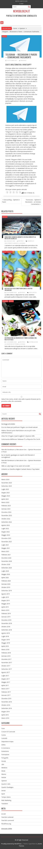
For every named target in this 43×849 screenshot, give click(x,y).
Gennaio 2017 (5, 695)
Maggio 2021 (5, 548)
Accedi (3, 814)
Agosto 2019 (5, 594)
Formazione (5, 754)
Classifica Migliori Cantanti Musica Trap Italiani (24, 469)
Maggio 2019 (5, 604)
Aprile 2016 (5, 715)
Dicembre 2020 (6, 558)
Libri (2, 764)
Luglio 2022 (5, 528)
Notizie (4, 252)
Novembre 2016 (6, 702)
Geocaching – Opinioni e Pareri (11, 201)
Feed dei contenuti (7, 817)
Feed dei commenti (7, 820)
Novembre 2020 (6, 561)
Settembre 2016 (6, 708)
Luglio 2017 (5, 676)
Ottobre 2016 (5, 705)
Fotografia (5, 301)
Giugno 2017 (5, 679)
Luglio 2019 (5, 597)
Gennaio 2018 (5, 656)
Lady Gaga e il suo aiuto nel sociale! (18, 466)
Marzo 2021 (5, 551)
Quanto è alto (5, 784)
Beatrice (21, 241)
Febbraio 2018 (6, 653)
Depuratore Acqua (7, 741)
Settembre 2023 (6, 486)
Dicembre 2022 (6, 512)
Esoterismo (5, 751)
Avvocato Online (6, 828)
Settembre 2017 (6, 669)
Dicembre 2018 (6, 620)
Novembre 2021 (6, 542)
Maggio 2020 (5, 574)
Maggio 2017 (5, 682)
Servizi (3, 790)
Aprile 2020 (5, 577)
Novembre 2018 (6, 623)
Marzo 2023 (5, 502)
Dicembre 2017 (6, 659)
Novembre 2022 (6, 515)
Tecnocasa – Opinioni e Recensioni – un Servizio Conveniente (33, 202)
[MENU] (1, 22)
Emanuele (23, 60)
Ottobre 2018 (5, 627)
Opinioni (4, 36)
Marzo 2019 (5, 610)
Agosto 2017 (5, 672)
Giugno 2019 (5, 600)
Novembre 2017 (6, 662)
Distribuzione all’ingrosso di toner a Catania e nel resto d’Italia (21, 339)
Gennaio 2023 (5, 509)
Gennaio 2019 (5, 617)
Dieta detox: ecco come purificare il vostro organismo (18, 289)
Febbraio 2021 (6, 555)
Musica (3, 774)
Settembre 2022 (6, 522)
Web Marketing (6, 800)
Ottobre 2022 (5, 519)
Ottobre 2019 (5, 587)
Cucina (3, 735)
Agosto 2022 (5, 525)
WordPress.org (6, 824)
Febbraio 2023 (6, 506)
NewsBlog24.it (21, 11)
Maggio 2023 (5, 496)
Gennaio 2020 (5, 584)
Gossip (3, 761)
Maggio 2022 (5, 535)
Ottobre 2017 (5, 666)
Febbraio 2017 (6, 692)
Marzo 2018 (5, 649)
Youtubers (4, 804)
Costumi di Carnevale (8, 732)
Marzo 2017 (5, 689)
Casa (3, 728)
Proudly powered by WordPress (11, 844)
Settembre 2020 (6, 568)
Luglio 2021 (5, 545)
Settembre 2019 (6, 591)
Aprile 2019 (5, 607)
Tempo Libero (6, 797)
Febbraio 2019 (6, 613)
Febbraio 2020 (6, 581)
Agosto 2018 (5, 633)
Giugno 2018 (5, 640)
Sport (3, 794)
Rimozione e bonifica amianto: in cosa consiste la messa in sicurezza (20, 238)
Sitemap (22, 3)
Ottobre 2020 (5, 564)
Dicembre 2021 (6, 538)
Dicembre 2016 (6, 698)
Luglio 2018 (5, 636)
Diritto (3, 745)
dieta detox (32, 292)
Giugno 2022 (5, 532)
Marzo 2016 (5, 718)
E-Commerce (5, 748)
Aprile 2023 (5, 499)
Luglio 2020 (5, 571)
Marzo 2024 (5, 479)
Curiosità (4, 738)
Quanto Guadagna (7, 787)
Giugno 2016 (5, 712)
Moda (3, 771)
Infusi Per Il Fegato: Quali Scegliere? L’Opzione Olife (18, 436)
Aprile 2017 (5, 685)
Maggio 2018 (5, 643)
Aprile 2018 (5, 646)
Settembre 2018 (6, 630)
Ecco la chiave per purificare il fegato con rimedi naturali (19, 427)
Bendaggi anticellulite (8, 424)
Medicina (4, 768)
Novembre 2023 (6, 483)
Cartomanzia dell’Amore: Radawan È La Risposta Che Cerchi (20, 439)
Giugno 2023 (5, 492)
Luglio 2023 (5, 489)
